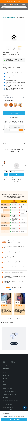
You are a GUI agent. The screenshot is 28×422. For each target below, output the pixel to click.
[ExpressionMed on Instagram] (11, 362)
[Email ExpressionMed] (15, 362)
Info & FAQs (7, 375)
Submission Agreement (11, 401)
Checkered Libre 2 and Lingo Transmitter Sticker (12, 54)
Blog (5, 378)
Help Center (7, 388)
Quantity (5, 95)
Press (5, 385)
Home (4, 17)
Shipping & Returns (9, 391)
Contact (6, 381)
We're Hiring (7, 404)
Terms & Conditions (9, 394)
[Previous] (11, 42)
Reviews (6, 369)
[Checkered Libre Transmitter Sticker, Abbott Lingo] (14, 30)
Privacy (5, 397)
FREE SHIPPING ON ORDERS (14, 1)
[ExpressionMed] (14, 4)
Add (21, 129)
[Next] (16, 42)
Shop (5, 372)
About (5, 365)
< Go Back (14, 14)
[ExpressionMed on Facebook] (4, 362)
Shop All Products (11, 17)
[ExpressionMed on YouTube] (8, 362)
